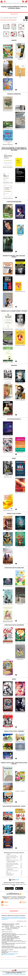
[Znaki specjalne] (27, 20)
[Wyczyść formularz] (24, 20)
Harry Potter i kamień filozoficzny (11, 855)
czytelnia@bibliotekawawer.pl (12, 953)
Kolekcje (14, 19)
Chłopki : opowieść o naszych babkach (12, 863)
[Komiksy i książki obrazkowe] (14, 37)
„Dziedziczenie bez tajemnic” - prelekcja (10, 923)
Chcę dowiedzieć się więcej (8, 974)
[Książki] (6, 29)
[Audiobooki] (21, 29)
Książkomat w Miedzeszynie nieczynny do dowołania (13, 915)
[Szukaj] (26, 17)
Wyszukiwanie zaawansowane (6, 19)
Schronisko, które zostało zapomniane (12, 867)
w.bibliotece (6, 897)
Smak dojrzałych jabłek (9, 865)
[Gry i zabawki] (21, 37)
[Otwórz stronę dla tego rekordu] (8, 52)
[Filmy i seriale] (6, 37)
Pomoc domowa (8, 866)
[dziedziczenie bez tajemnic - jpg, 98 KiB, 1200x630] (8, 954)
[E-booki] (14, 29)
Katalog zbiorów (14, 13)
